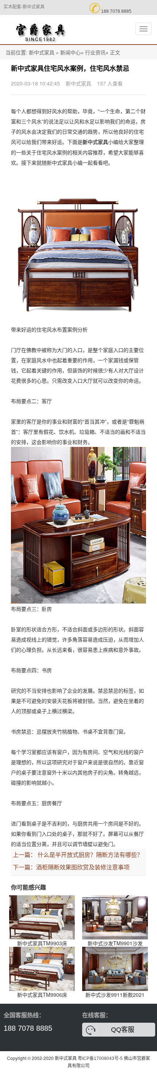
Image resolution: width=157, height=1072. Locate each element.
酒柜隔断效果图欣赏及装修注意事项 (83, 867)
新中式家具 (41, 52)
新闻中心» (72, 52)
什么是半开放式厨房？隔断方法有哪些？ (90, 855)
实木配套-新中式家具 (24, 6)
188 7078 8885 (28, 1028)
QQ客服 (122, 1029)
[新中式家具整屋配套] (40, 29)
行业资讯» (96, 52)
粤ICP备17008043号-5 (100, 1058)
